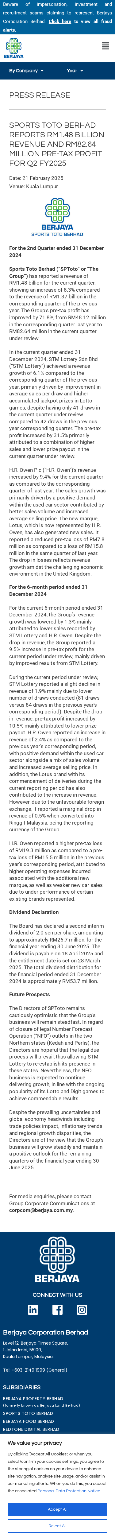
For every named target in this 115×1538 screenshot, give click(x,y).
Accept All (57, 1509)
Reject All (57, 1526)
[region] (57, 1486)
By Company (23, 70)
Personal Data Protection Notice (68, 1491)
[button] (105, 46)
